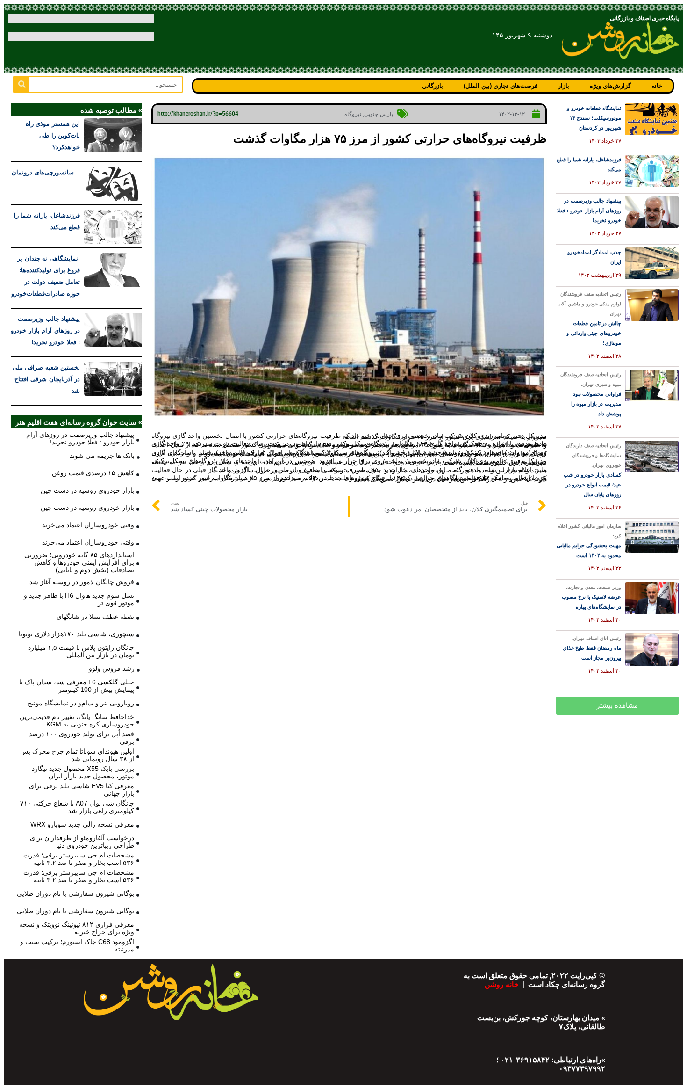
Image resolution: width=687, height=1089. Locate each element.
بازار (563, 85)
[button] (617, 706)
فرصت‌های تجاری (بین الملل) (500, 85)
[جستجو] (21, 84)
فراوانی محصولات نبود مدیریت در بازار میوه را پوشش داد (590, 394)
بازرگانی (432, 85)
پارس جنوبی (378, 114)
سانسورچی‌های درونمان (46, 172)
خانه (656, 85)
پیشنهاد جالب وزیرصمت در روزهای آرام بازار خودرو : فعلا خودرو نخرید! (589, 210)
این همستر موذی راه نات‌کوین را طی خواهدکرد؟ (53, 135)
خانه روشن (503, 984)
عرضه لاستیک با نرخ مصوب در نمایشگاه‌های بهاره (591, 597)
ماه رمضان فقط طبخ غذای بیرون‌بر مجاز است (592, 648)
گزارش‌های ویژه (610, 85)
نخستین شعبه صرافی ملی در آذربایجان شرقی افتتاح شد (46, 379)
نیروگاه (352, 114)
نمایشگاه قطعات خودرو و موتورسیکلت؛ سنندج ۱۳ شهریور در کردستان (594, 118)
